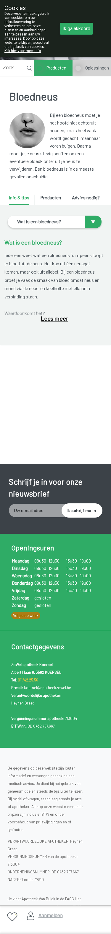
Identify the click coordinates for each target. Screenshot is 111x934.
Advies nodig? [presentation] (86, 197)
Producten (56, 67)
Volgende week (25, 615)
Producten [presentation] (50, 197)
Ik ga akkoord (76, 28)
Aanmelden (50, 915)
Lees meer (54, 318)
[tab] (21, 200)
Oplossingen (97, 67)
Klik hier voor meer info (22, 51)
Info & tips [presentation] (19, 197)
